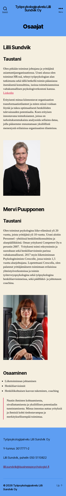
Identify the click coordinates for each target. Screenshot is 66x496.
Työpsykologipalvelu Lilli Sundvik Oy (33, 8)
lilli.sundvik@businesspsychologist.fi (26, 466)
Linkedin (8, 93)
